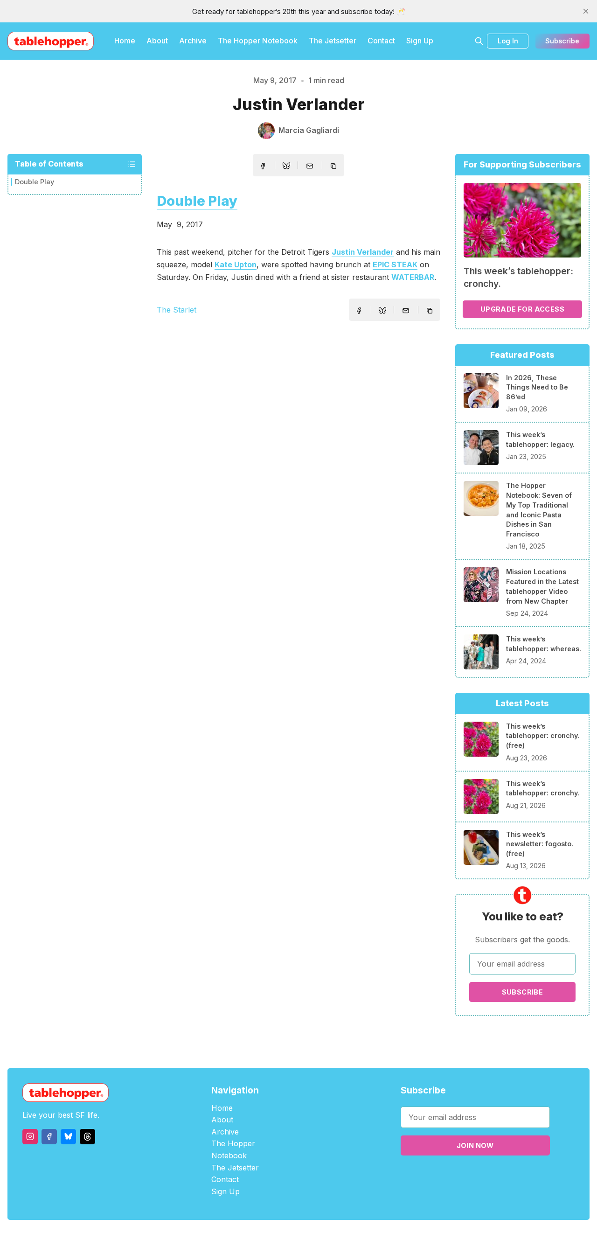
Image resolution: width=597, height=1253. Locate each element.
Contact (381, 40)
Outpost (348, 1236)
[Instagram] (30, 1136)
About (157, 40)
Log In (508, 41)
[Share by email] (309, 166)
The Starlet (176, 309)
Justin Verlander (363, 252)
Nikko (387, 1236)
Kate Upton (236, 264)
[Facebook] (49, 1136)
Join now (475, 1145)
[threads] (87, 1136)
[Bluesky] (68, 1136)
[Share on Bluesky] (286, 167)
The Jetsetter (332, 40)
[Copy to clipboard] (334, 167)
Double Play (34, 182)
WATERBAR (412, 277)
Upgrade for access (522, 309)
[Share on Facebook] (262, 166)
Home (124, 40)
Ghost (322, 1236)
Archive (193, 40)
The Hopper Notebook (258, 40)
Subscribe (562, 41)
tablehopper (242, 1236)
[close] (585, 11)
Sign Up (419, 40)
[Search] (479, 41)
